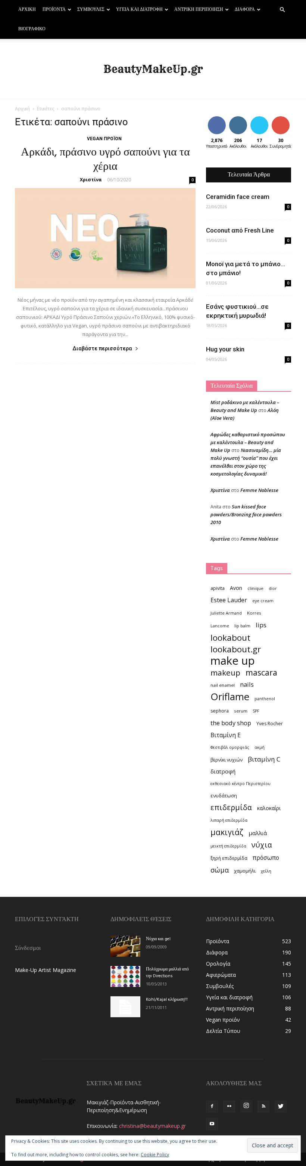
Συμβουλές (90, 9)
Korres (254, 613)
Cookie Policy (155, 1154)
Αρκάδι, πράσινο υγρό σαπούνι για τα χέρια (105, 160)
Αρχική (27, 9)
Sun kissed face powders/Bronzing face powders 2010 (246, 514)
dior (273, 588)
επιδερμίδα (231, 807)
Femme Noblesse (259, 490)
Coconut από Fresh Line (240, 230)
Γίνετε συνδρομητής (287, 121)
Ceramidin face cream (237, 196)
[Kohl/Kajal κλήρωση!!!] (125, 1006)
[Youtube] (212, 1124)
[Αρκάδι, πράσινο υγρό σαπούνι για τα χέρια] (105, 238)
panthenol (265, 698)
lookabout (230, 638)
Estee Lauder (228, 600)
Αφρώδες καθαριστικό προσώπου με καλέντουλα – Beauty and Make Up (247, 442)
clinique (255, 588)
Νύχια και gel (158, 939)
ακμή (260, 747)
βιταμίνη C (264, 759)
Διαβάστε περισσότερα (102, 348)
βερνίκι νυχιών (226, 760)
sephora (219, 711)
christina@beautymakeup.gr (152, 1125)
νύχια (262, 845)
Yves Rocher (269, 723)
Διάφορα (245, 9)
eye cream (263, 600)
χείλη (266, 871)
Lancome (219, 625)
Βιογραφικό (32, 29)
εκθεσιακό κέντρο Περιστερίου (240, 783)
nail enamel (222, 685)
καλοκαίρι (269, 808)
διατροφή (222, 771)
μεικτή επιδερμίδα (228, 846)
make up (232, 661)
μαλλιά (258, 833)
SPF (256, 711)
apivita (217, 588)
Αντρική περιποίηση (198, 9)
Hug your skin (225, 349)
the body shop (230, 723)
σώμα (219, 870)
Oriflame (229, 697)
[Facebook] (212, 1107)
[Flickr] (229, 1107)
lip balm (242, 625)
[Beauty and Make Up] (153, 69)
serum (240, 711)
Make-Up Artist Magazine (45, 969)
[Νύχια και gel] (125, 946)
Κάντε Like (217, 121)
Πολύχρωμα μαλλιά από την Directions (167, 973)
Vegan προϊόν (104, 138)
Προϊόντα (54, 9)
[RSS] (263, 1107)
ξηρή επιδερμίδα (228, 858)
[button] (282, 9)
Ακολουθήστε (243, 119)
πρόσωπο (266, 858)
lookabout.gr (235, 649)
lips (261, 625)
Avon (236, 587)
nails (247, 684)
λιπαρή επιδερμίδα (228, 820)
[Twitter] (281, 1107)
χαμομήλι (245, 870)
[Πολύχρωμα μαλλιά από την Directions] (125, 976)
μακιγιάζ (226, 832)
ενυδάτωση (223, 795)
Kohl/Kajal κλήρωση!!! (167, 999)
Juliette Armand (226, 613)
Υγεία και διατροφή (139, 9)
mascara (261, 672)
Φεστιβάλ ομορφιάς (229, 747)
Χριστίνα (91, 179)
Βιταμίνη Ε (225, 735)
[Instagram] (246, 1106)
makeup (225, 673)
